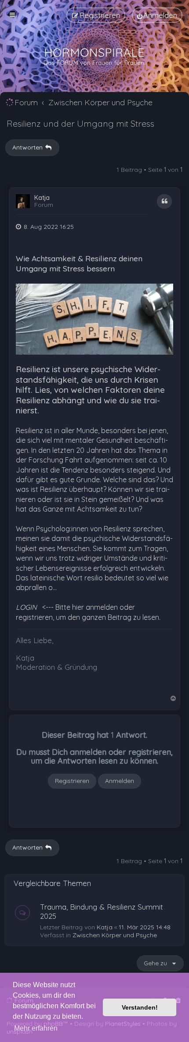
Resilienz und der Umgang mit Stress (80, 123)
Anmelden (119, 781)
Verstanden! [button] (140, 1007)
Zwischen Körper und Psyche (115, 935)
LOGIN (26, 607)
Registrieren (72, 781)
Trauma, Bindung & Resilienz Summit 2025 (101, 911)
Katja (42, 198)
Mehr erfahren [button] (36, 1028)
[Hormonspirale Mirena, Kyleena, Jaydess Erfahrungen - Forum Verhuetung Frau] (94, 57)
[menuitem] (157, 15)
